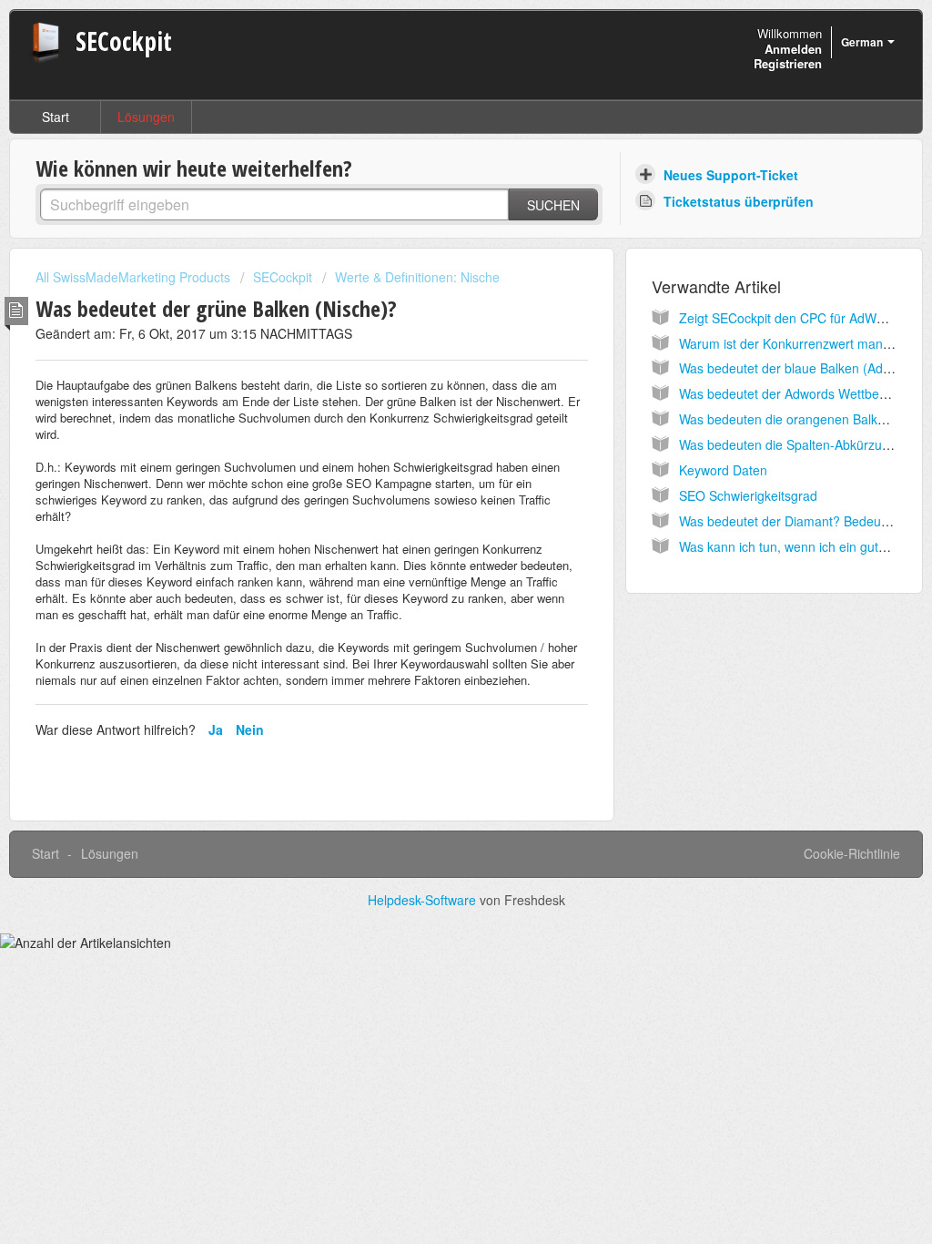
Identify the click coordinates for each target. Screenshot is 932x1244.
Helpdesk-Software (424, 900)
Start (55, 116)
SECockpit (282, 277)
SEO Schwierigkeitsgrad (748, 495)
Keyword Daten (723, 470)
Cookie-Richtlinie (852, 853)
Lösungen (146, 116)
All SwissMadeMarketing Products (132, 277)
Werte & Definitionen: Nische (417, 277)
